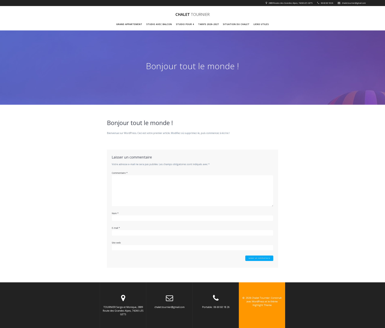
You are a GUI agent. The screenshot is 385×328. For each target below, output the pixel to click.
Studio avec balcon (159, 24)
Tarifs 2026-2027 (208, 24)
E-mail (116, 227)
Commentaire (120, 172)
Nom (115, 213)
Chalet (192, 14)
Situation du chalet (236, 24)
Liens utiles (261, 24)
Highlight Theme (262, 305)
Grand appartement (129, 24)
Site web (116, 242)
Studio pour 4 (185, 24)
